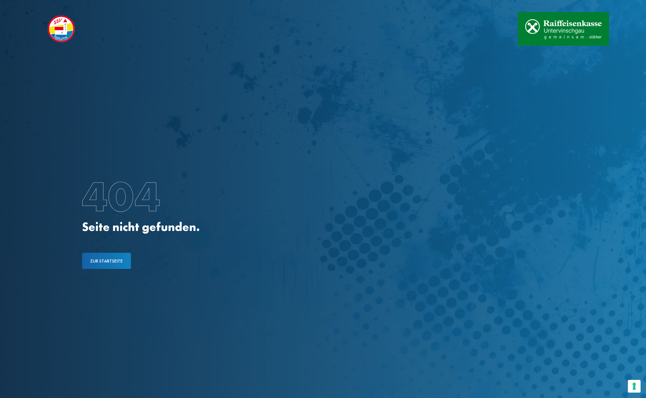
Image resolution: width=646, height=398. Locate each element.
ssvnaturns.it (60, 6)
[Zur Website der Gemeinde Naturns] (491, 29)
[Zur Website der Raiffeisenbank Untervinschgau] (563, 29)
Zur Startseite (106, 261)
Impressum (137, 6)
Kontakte (101, 6)
